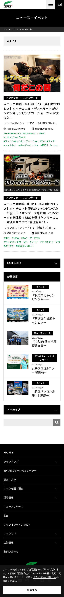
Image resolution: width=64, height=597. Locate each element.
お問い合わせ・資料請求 (59, 4)
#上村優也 (9, 245)
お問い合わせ (11, 551)
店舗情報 (9, 542)
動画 (6, 515)
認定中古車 (10, 479)
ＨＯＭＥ (9, 452)
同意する (32, 590)
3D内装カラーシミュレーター (20, 470)
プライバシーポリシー (44, 577)
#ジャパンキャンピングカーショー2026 (24, 141)
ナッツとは (10, 533)
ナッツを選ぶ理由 (13, 488)
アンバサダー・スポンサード (22, 97)
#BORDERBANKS (12, 133)
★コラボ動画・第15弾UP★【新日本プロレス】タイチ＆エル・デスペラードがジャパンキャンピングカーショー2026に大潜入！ (32, 111)
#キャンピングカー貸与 (16, 241)
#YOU (37, 238)
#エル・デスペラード (14, 137)
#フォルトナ (10, 145)
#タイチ (51, 141)
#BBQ (6, 238)
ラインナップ (11, 461)
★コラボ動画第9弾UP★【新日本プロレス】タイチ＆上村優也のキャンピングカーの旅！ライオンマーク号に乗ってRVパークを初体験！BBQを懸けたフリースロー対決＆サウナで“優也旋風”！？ (31, 213)
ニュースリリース (13, 506)
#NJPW (40, 133)
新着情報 (9, 497)
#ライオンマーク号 (50, 241)
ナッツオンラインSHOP (17, 524)
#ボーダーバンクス (28, 145)
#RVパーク (26, 238)
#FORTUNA (29, 133)
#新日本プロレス (49, 145)
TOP (5, 29)
